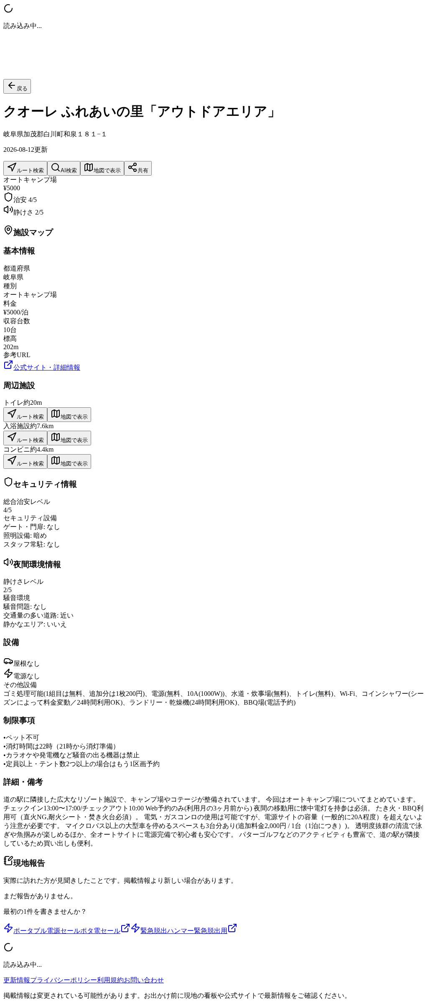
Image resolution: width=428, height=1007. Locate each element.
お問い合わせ (144, 980)
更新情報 (16, 980)
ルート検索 (30, 170)
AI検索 (69, 170)
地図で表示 (107, 170)
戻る (22, 88)
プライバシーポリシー (63, 980)
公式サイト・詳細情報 (46, 367)
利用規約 (110, 980)
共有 (143, 170)
